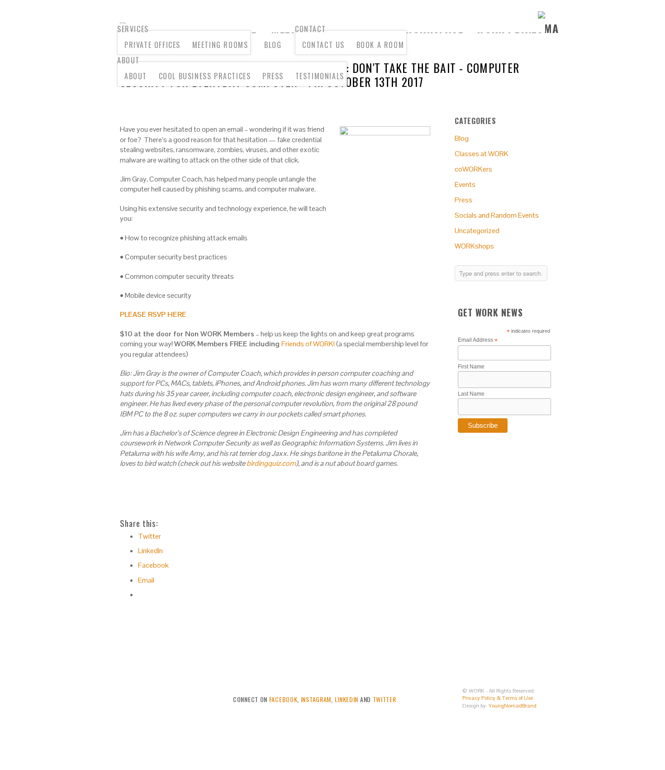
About (128, 60)
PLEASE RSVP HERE (153, 314)
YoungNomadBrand (513, 705)
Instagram (316, 699)
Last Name (471, 394)
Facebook (283, 699)
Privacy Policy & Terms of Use (497, 698)
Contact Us (323, 44)
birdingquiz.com (271, 463)
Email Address (478, 340)
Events (465, 184)
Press (273, 76)
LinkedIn (347, 699)
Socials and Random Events (497, 215)
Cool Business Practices (205, 76)
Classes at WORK (481, 153)
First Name (471, 366)
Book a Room (380, 44)
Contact (310, 29)
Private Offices (152, 44)
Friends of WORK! (308, 344)
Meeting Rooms (220, 44)
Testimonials (319, 76)
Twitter (384, 699)
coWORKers (473, 169)
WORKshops (474, 246)
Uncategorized (477, 230)
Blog (272, 44)
